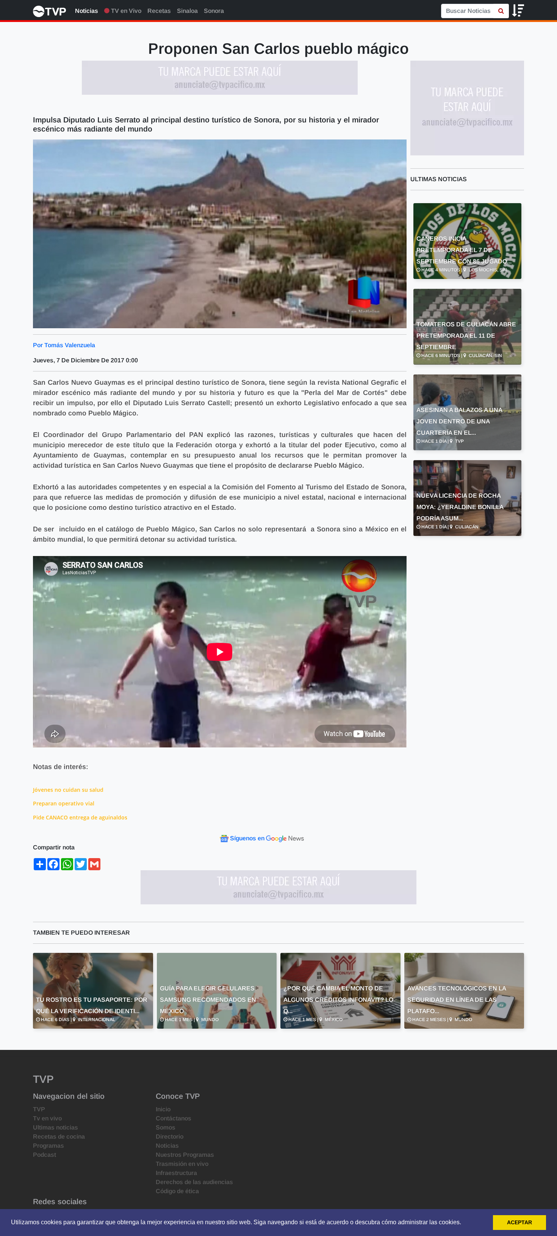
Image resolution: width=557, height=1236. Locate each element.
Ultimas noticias (55, 1127)
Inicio (163, 1109)
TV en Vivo (125, 11)
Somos (165, 1127)
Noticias (86, 11)
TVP (39, 1109)
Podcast (44, 1154)
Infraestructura (176, 1173)
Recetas (159, 11)
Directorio (169, 1136)
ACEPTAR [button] (519, 1222)
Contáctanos (173, 1118)
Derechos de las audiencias (194, 1182)
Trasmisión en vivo (182, 1164)
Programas (48, 1145)
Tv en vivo (47, 1118)
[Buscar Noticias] (501, 11)
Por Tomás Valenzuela (64, 345)
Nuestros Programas (185, 1154)
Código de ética (177, 1191)
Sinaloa (187, 11)
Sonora (214, 11)
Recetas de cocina (59, 1136)
